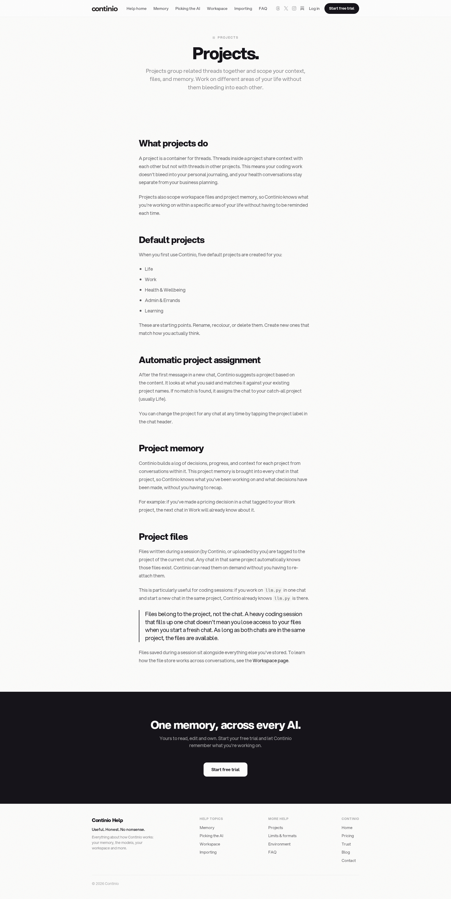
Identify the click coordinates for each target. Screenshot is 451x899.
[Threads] (278, 8)
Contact (349, 860)
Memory (161, 8)
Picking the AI (187, 8)
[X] (286, 8)
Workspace (217, 8)
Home (347, 827)
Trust (346, 844)
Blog (346, 852)
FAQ (263, 8)
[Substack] (302, 8)
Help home (137, 8)
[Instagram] (294, 8)
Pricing (348, 835)
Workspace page (270, 660)
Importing (243, 8)
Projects (275, 827)
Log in (314, 8)
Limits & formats (282, 835)
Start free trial (341, 8)
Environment (279, 844)
